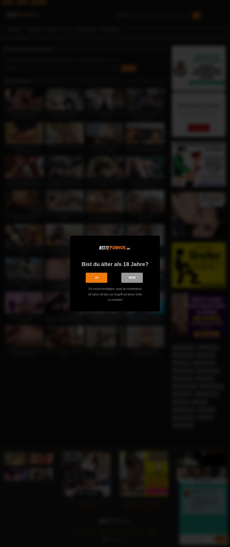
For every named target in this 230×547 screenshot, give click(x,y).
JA (96, 277)
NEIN (132, 277)
